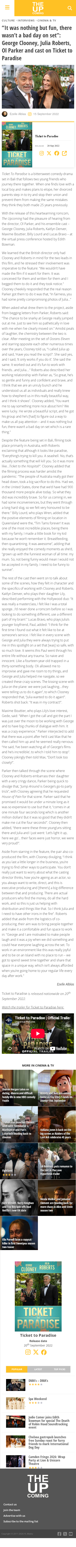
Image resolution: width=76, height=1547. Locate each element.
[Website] (64, 153)
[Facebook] (56, 153)
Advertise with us (14, 1515)
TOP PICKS (59, 1369)
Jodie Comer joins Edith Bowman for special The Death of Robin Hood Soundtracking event (49, 1422)
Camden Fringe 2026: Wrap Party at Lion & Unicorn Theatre (47, 1460)
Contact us (10, 1504)
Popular (17, 1369)
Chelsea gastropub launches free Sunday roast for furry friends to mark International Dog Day (49, 1442)
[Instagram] (42, 153)
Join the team (11, 1510)
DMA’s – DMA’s (38, 1380)
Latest (38, 1369)
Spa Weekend (38, 1399)
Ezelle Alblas (18, 114)
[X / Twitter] (49, 153)
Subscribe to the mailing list (20, 1521)
